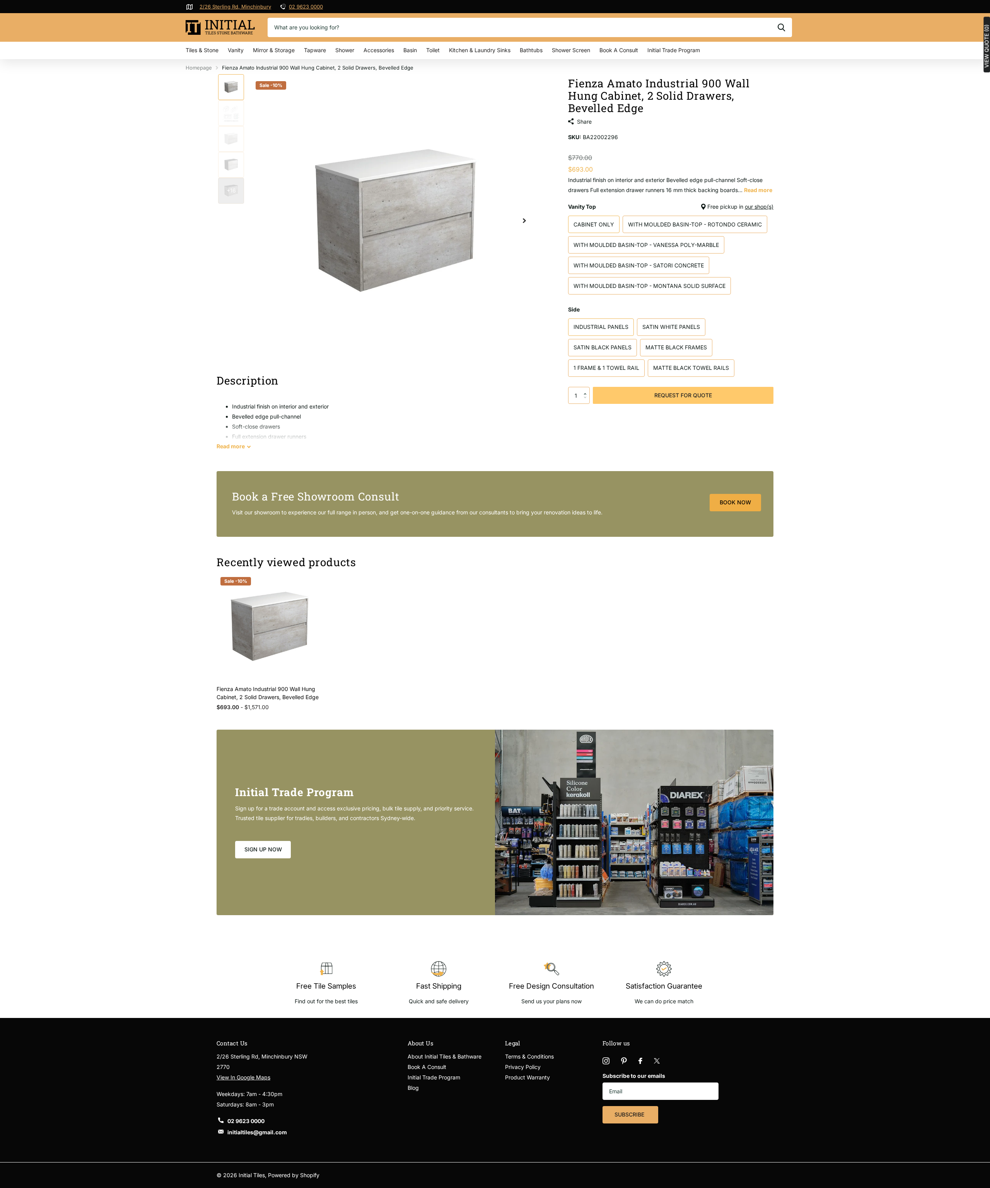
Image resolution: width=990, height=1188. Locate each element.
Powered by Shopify (293, 1175)
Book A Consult (618, 50)
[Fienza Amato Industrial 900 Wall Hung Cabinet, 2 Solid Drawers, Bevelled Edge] (270, 626)
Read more (758, 190)
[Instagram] (606, 1060)
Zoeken (781, 27)
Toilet (433, 50)
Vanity (236, 50)
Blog (413, 1087)
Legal (513, 1043)
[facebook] (640, 1061)
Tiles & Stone (202, 50)
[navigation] (231, 87)
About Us (421, 1043)
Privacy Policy (523, 1067)
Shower (344, 50)
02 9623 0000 (306, 6)
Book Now (735, 502)
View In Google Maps (243, 1077)
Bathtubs (531, 50)
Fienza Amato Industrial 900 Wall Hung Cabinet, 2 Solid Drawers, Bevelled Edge (268, 693)
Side (574, 309)
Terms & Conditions (529, 1056)
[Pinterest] (624, 1060)
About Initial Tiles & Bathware (444, 1056)
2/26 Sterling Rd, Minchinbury (235, 6)
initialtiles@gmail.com (257, 1132)
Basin (410, 50)
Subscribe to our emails (634, 1075)
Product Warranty (527, 1077)
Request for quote (683, 395)
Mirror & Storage (274, 50)
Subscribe (630, 1114)
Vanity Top (670, 206)
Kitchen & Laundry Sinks (479, 50)
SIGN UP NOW (263, 849)
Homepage (199, 68)
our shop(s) (759, 206)
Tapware (315, 50)
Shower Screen (571, 50)
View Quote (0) (986, 46)
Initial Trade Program (673, 50)
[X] (657, 1061)
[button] (587, 389)
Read (231, 446)
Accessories (379, 50)
